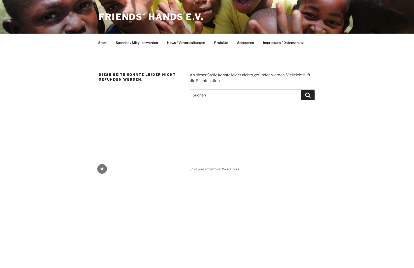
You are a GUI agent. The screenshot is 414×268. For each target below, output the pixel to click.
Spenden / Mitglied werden (137, 43)
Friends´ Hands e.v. (151, 17)
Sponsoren (245, 43)
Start (102, 43)
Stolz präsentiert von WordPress (214, 169)
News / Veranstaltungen (186, 43)
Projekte (221, 43)
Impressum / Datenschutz (283, 43)
